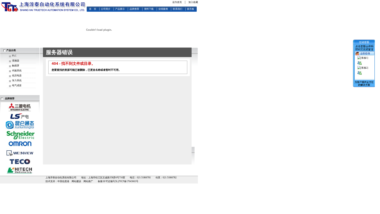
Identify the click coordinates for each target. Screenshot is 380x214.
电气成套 (17, 85)
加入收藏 (193, 2)
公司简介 (105, 9)
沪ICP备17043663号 (128, 181)
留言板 (190, 9)
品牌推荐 (134, 9)
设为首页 (177, 2)
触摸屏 (15, 65)
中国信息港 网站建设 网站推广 (75, 181)
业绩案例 (163, 9)
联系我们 (177, 9)
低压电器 (17, 75)
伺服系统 (17, 70)
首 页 (92, 9)
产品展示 (120, 9)
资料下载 (149, 9)
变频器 (15, 60)
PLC (14, 55)
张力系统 (17, 80)
